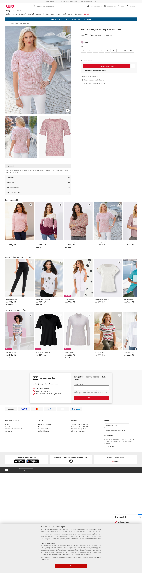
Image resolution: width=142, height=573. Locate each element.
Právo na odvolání (84, 470)
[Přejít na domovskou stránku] (10, 6)
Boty (47, 14)
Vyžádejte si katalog (44, 429)
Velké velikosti (55, 14)
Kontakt (107, 420)
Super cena (78, 14)
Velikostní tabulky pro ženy (79, 424)
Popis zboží (10, 166)
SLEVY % (86, 14)
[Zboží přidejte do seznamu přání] (133, 66)
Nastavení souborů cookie (80, 570)
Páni (13, 11)
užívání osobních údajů (94, 529)
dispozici (78, 538)
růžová (86, 42)
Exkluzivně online (11, 14)
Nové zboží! (22, 14)
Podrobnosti (10, 178)
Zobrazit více (78, 394)
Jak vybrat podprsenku (78, 431)
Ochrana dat (58, 470)
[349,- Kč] (49, 278)
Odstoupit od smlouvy (26, 470)
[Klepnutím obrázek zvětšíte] (68, 111)
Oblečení (31, 14)
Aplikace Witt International (13, 429)
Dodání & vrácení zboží (45, 424)
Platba (40, 426)
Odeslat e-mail (114, 426)
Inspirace (70, 14)
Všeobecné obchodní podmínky (44, 470)
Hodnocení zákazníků (13, 192)
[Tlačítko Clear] (60, 6)
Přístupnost (66, 470)
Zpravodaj (8, 426)
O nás (7, 424)
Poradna (74, 420)
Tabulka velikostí (87, 60)
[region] (71, 548)
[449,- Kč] (19, 278)
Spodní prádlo (40, 14)
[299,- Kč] (108, 278)
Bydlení (19, 11)
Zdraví (64, 14)
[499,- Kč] (19, 221)
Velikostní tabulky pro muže (80, 426)
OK (71, 566)
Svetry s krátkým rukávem (22, 23)
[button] (6, 24)
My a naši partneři (46, 529)
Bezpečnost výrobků (13, 187)
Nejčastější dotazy (43, 431)
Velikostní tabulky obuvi (78, 429)
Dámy (8, 11)
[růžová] (82, 42)
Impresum (74, 470)
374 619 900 (109, 446)
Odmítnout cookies (60, 570)
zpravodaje (73, 19)
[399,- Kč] (108, 331)
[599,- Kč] (49, 221)
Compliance (94, 470)
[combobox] (51, 6)
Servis (40, 420)
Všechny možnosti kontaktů (116, 431)
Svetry (11, 23)
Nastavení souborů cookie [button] (107, 470)
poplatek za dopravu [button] (106, 35)
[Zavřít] (140, 517)
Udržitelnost (9, 431)
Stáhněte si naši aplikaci (26, 457)
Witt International (12, 420)
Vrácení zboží (11, 183)
